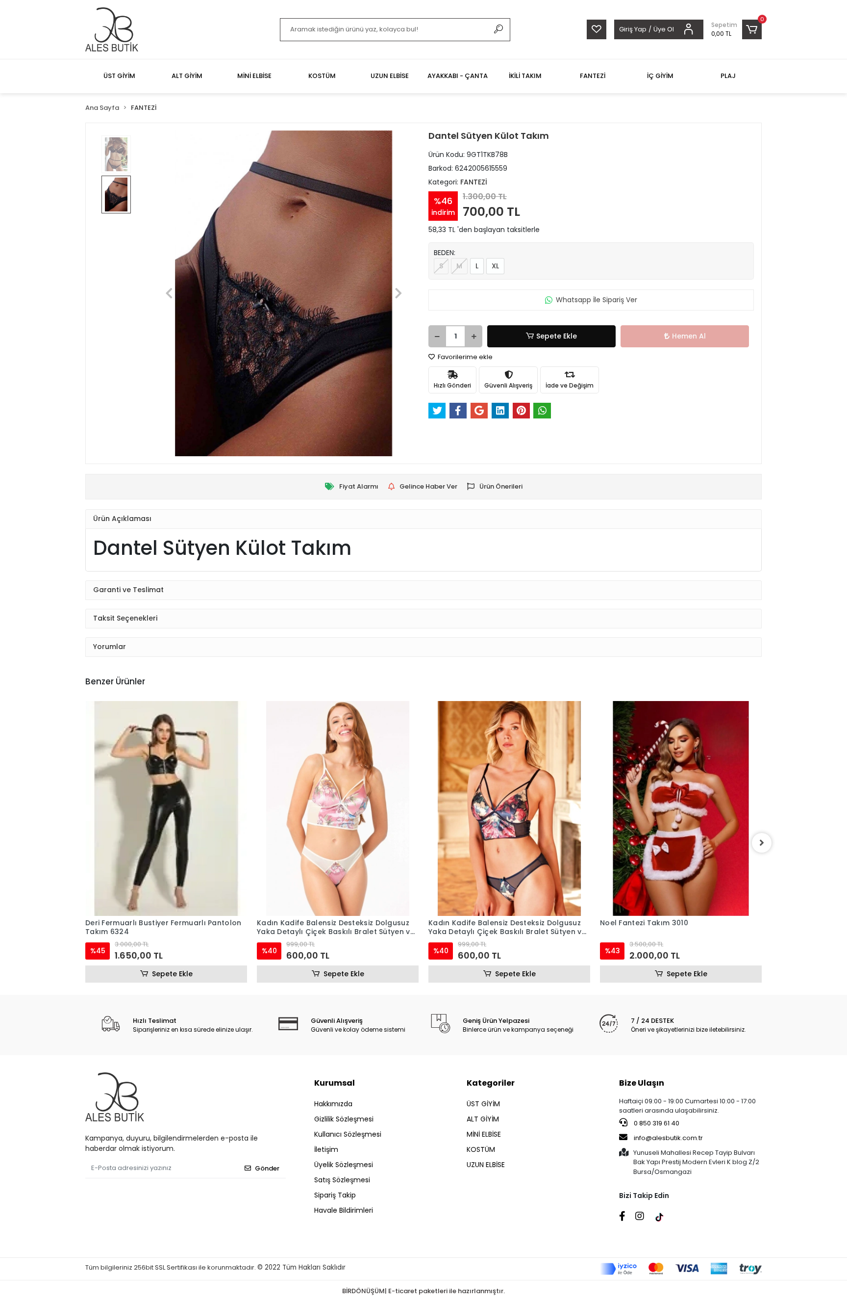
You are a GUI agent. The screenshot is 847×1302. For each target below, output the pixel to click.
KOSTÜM (481, 1149)
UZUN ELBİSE (486, 1165)
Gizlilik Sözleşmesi (344, 1119)
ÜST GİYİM (483, 1104)
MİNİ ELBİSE (484, 1134)
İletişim (326, 1149)
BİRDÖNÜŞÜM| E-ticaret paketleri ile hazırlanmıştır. (423, 1291)
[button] (736, 29)
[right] (762, 843)
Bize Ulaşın (641, 1083)
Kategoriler (491, 1083)
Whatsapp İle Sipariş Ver (596, 300)
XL (495, 266)
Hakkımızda (333, 1104)
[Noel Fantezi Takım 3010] (681, 808)
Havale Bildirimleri (343, 1210)
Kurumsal (334, 1083)
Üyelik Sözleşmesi (343, 1165)
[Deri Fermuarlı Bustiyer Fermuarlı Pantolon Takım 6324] (166, 808)
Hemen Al (689, 336)
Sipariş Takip (335, 1195)
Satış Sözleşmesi (342, 1180)
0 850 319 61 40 (655, 1123)
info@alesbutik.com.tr (668, 1138)
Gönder (267, 1168)
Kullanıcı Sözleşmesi (347, 1134)
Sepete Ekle (556, 336)
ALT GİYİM (483, 1119)
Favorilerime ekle (464, 357)
